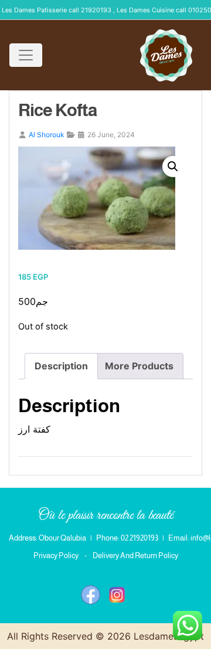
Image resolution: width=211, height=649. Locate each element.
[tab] (61, 366)
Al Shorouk (46, 134)
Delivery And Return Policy (135, 555)
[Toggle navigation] (25, 55)
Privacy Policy (56, 555)
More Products (139, 366)
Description (61, 366)
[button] (172, 166)
